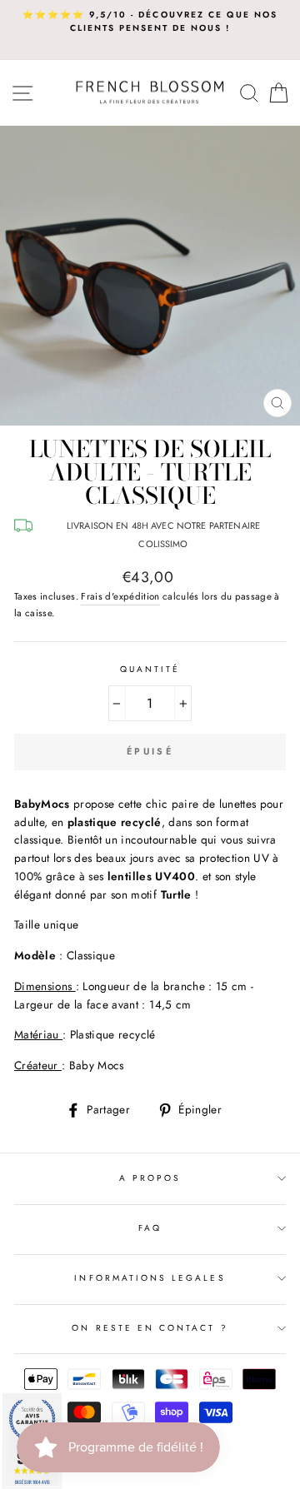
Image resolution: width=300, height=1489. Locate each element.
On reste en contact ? (150, 1328)
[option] (150, 22)
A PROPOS (150, 1178)
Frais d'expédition (120, 596)
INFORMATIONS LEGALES (149, 1278)
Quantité (150, 669)
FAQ (150, 1228)
